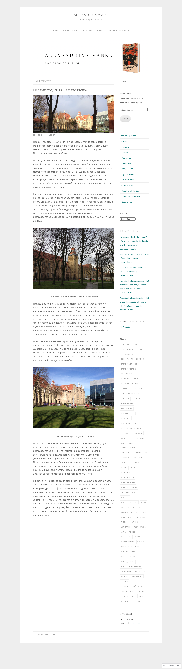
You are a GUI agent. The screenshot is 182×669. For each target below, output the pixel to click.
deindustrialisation (130, 379)
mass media (140, 438)
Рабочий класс (128, 179)
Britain (139, 349)
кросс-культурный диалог (133, 571)
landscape (125, 433)
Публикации (125, 147)
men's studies (127, 453)
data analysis (127, 374)
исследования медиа (131, 566)
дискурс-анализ (128, 557)
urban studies (140, 527)
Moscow (125, 458)
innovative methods (130, 423)
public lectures (128, 482)
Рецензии (126, 158)
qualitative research (130, 492)
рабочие (140, 591)
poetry (134, 468)
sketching (136, 507)
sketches (125, 507)
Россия (124, 552)
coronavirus (127, 359)
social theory (127, 517)
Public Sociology (129, 487)
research (125, 497)
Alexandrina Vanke (91, 15)
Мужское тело (128, 174)
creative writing (128, 369)
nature (124, 463)
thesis (123, 522)
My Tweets (125, 327)
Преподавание (126, 185)
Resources (124, 30)
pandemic (135, 463)
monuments (141, 453)
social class (140, 512)
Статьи (125, 152)
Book (74, 30)
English (136, 399)
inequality (126, 418)
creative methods (129, 364)
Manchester (126, 438)
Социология (127, 202)
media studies (127, 443)
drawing (125, 389)
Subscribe (125, 93)
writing (140, 542)
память (124, 581)
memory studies (128, 448)
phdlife (124, 468)
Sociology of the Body (131, 191)
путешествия (127, 591)
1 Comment (50, 135)
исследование (128, 562)
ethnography (127, 403)
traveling (134, 522)
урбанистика (127, 601)
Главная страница (128, 135)
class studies (127, 354)
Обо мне (124, 141)
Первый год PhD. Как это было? (60, 90)
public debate (127, 473)
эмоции (140, 601)
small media (126, 512)
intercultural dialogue (132, 428)
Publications (86, 30)
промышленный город (131, 586)
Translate (140, 623)
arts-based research (130, 344)
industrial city (128, 413)
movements (137, 458)
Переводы (126, 163)
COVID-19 (140, 359)
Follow (125, 118)
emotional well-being (131, 394)
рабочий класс (128, 596)
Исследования (126, 168)
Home (55, 30)
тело (140, 596)
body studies (127, 349)
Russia (143, 502)
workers (139, 537)
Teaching (112, 30)
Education (137, 389)
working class (127, 542)
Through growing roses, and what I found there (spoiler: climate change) (134, 258)
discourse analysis (129, 384)
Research (99, 30)
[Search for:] (131, 81)
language (138, 433)
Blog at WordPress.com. (44, 635)
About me (65, 30)
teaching (141, 517)
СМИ (133, 552)
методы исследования (132, 576)
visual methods (128, 532)
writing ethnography (131, 547)
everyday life (127, 408)
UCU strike (125, 527)
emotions (125, 399)
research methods (129, 502)
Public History (127, 478)
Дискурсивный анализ (131, 196)
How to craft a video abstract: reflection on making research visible (133, 271)
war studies (126, 537)
